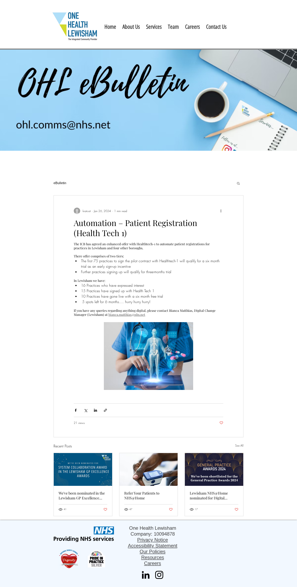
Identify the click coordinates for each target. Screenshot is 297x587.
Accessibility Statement (152, 545)
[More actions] (220, 210)
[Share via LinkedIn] (95, 410)
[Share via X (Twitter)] (85, 410)
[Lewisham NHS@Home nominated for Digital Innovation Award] (214, 469)
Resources (152, 557)
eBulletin (60, 183)
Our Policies (152, 551)
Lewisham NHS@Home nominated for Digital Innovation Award (209, 495)
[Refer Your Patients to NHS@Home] (148, 469)
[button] (238, 183)
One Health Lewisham (152, 528)
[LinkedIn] (145, 574)
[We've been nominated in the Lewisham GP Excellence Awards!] (83, 469)
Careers (152, 563)
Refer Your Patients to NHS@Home (141, 495)
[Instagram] (159, 574)
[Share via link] (105, 410)
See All (239, 445)
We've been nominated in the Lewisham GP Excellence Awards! (82, 495)
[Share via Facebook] (76, 410)
